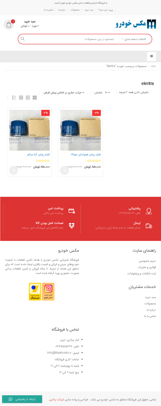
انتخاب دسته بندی (135, 39)
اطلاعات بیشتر (64, 170)
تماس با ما (48, 10)
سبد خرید (88, 10)
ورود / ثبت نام (106, 10)
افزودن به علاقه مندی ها (13, 114)
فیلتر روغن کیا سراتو (38, 154)
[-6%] (29, 130)
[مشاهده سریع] (13, 121)
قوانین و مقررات (147, 267)
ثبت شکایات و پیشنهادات (141, 273)
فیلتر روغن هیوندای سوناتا (86, 154)
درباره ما (62, 10)
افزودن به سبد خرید (13, 170)
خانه (153, 66)
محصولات (75, 10)
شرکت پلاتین (56, 399)
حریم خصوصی (147, 261)
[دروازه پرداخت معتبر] (35, 294)
